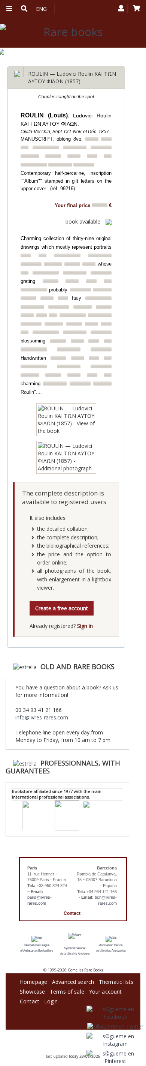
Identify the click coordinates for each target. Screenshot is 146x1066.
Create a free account (61, 608)
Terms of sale (67, 990)
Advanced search (73, 980)
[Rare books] (70, 32)
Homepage (33, 980)
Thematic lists (116, 980)
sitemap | (65, 1051)
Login (51, 1000)
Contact (72, 913)
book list (81, 1051)
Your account (105, 990)
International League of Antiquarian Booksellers (36, 948)
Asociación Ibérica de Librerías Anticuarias (111, 948)
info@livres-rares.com (41, 717)
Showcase (32, 990)
